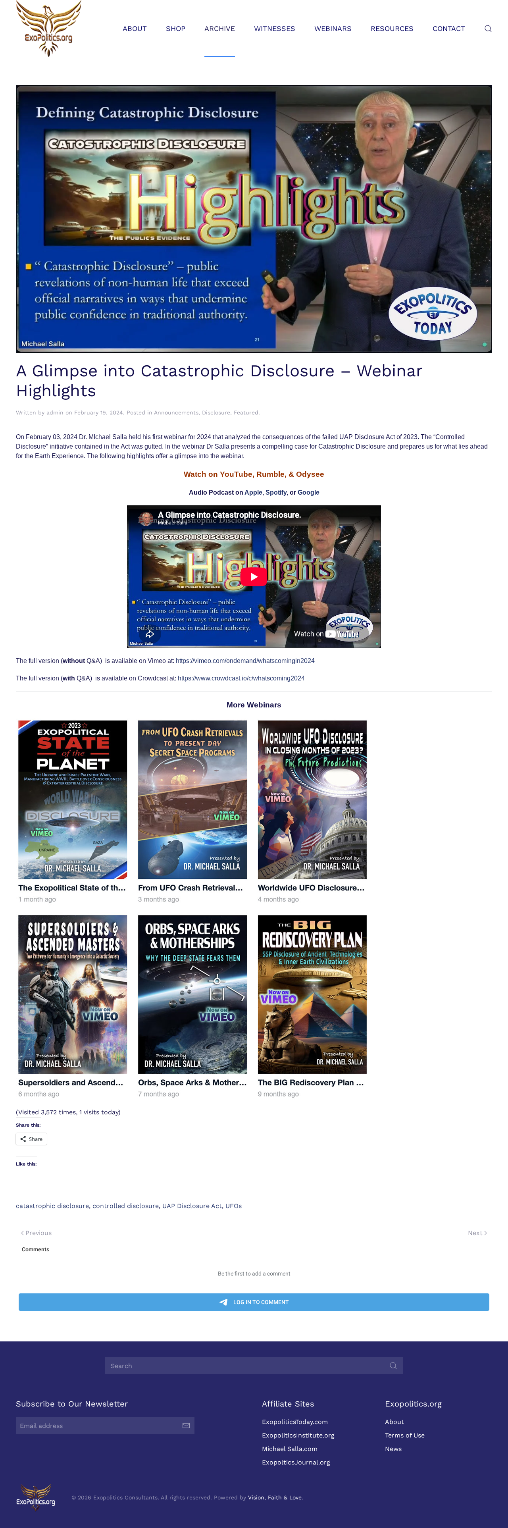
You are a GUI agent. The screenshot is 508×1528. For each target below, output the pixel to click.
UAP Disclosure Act (192, 1206)
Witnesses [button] (274, 28)
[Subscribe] (186, 1425)
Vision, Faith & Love (275, 1497)
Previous (38, 1233)
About (394, 1422)
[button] (488, 28)
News (393, 1449)
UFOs (233, 1206)
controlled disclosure (125, 1206)
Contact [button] (449, 28)
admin (55, 412)
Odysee (310, 474)
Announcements (176, 412)
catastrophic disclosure (52, 1206)
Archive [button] (219, 28)
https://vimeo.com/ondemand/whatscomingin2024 (245, 660)
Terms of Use (405, 1435)
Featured (246, 412)
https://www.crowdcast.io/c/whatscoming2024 (241, 678)
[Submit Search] (393, 1365)
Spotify (276, 492)
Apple (253, 492)
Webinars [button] (333, 28)
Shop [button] (175, 28)
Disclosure (216, 412)
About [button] (135, 28)
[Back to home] (48, 28)
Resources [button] (392, 28)
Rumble (270, 474)
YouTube (236, 474)
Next (475, 1233)
